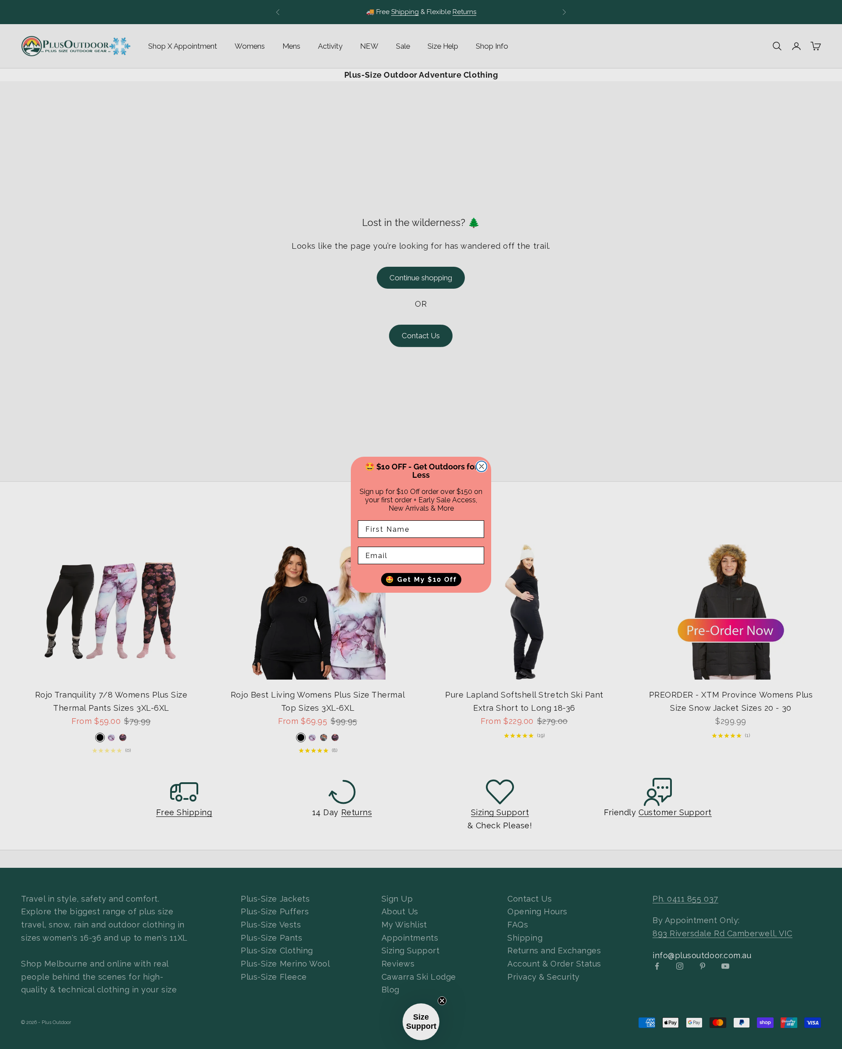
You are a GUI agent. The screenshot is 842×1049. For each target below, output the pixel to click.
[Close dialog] (481, 466)
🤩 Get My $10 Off (421, 579)
